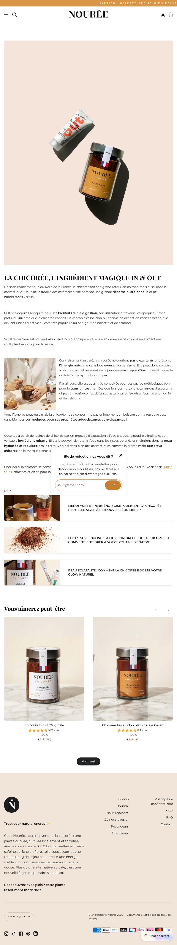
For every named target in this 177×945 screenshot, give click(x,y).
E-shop (123, 799)
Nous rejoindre (117, 813)
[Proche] (120, 455)
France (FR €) (17, 916)
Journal (123, 806)
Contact (167, 824)
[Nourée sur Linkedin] (35, 933)
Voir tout (88, 761)
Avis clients (120, 833)
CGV (169, 810)
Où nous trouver (116, 819)
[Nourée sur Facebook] (21, 933)
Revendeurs (120, 826)
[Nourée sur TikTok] (13, 933)
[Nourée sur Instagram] (6, 933)
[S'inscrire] (113, 485)
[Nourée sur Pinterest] (28, 933)
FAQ (169, 817)
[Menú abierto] (4, 14)
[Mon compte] (161, 14)
